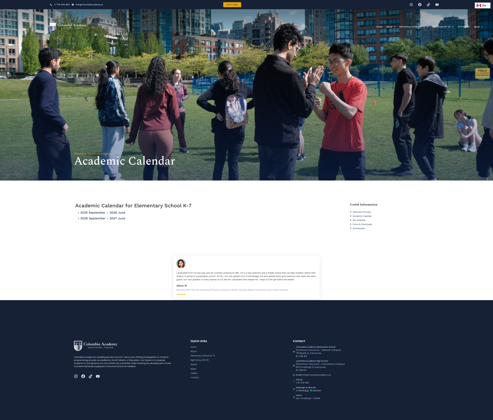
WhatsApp (303, 390)
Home (379, 26)
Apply (477, 26)
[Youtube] (437, 4)
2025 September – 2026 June (102, 212)
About (389, 26)
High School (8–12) (441, 26)
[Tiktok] (428, 4)
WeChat (316, 390)
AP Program (464, 26)
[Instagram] (411, 4)
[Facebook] (419, 4)
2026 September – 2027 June (102, 218)
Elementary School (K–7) (412, 26)
